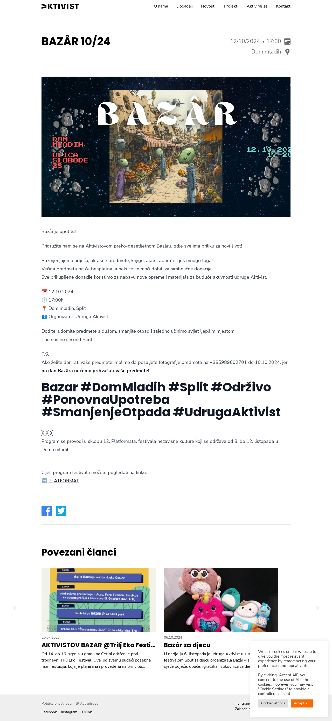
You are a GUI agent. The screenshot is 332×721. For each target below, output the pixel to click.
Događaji (184, 6)
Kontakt (283, 6)
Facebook (49, 712)
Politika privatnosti (57, 703)
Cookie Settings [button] (273, 703)
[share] (47, 511)
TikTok (86, 712)
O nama (161, 6)
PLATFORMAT (64, 481)
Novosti (208, 6)
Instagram (69, 712)
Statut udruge (87, 703)
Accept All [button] (302, 703)
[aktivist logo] (60, 6)
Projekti (231, 6)
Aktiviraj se (257, 6)
